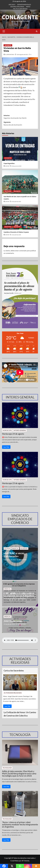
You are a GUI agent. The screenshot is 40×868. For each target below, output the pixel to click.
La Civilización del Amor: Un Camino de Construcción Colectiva (20, 714)
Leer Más (6, 447)
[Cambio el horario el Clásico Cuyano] (20, 217)
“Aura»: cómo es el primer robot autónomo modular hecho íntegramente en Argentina (20, 824)
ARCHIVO (12, 4)
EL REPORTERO (9, 54)
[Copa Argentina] (20, 149)
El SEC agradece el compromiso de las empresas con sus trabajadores (19, 594)
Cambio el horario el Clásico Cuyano (16, 232)
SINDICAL (15, 548)
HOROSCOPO (7, 430)
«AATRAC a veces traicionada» (14, 555)
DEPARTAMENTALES (24, 4)
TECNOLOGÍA (7, 768)
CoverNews (14, 861)
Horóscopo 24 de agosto (13, 434)
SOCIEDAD (24, 548)
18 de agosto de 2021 (22, 54)
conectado (22, 251)
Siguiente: (13, 123)
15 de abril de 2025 (16, 235)
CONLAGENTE (20, 17)
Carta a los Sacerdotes (14, 670)
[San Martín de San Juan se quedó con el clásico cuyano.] (20, 182)
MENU (28, 6)
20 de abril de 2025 (16, 201)
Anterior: (15, 116)
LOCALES (7, 548)
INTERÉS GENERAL (20, 430)
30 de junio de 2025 (16, 166)
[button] (3, 31)
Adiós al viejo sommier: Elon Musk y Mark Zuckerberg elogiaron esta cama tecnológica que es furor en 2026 (19, 773)
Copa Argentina (9, 163)
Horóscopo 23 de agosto (13, 483)
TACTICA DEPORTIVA (20, 8)
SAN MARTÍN (8, 45)
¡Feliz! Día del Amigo (13, 621)
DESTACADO (8, 191)
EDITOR (7, 166)
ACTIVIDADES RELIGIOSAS (13, 693)
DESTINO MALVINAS (17, 6)
